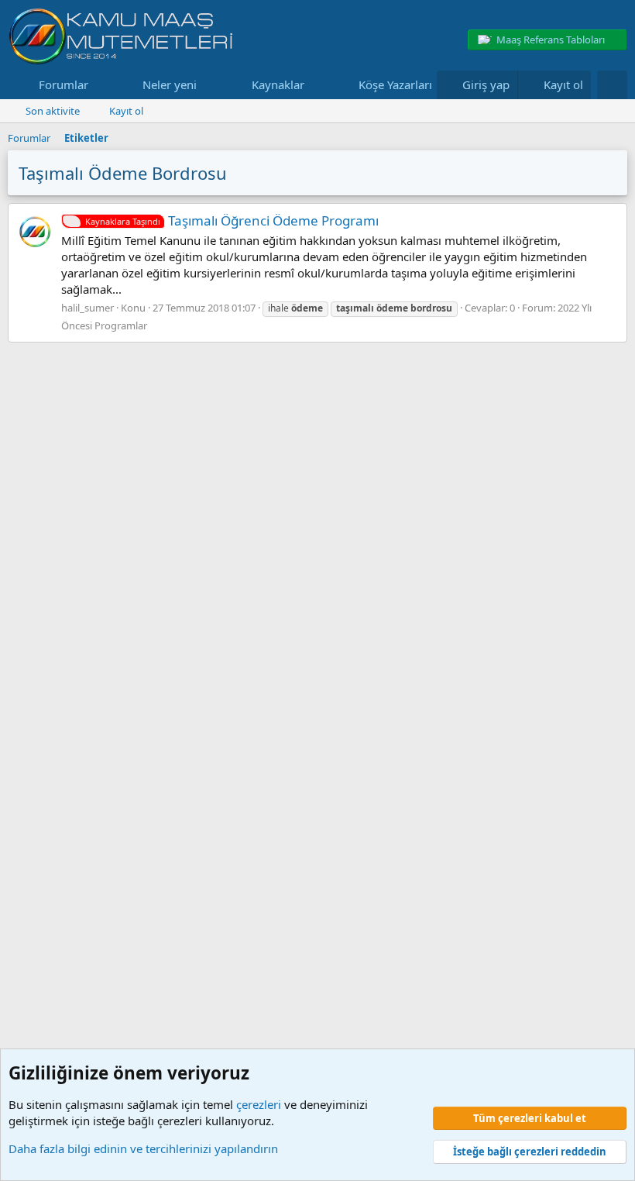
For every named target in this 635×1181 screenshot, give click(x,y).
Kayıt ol (126, 111)
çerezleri (258, 1104)
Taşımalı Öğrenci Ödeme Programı (232, 220)
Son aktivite (53, 111)
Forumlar (63, 84)
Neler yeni (169, 84)
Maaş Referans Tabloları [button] (550, 39)
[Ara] (612, 85)
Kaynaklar (278, 84)
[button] (101, 85)
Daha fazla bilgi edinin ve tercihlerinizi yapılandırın (143, 1148)
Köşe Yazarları (395, 84)
